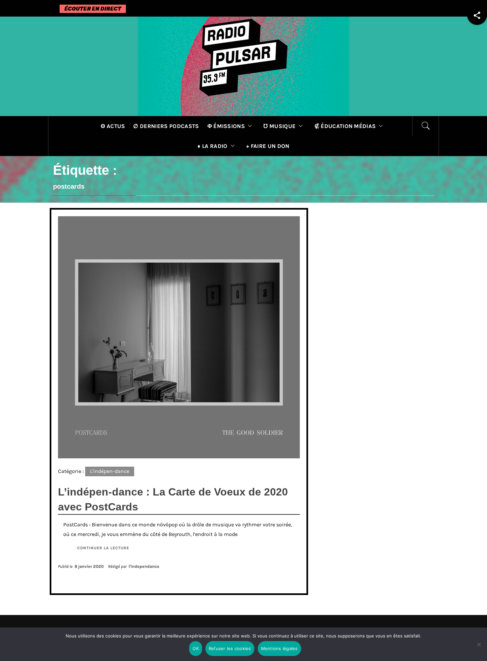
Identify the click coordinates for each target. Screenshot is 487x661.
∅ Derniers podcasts (166, 126)
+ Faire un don (267, 146)
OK (195, 648)
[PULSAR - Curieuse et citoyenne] (243, 66)
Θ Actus (113, 126)
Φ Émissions (226, 126)
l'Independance (144, 566)
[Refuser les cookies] (478, 648)
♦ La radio (212, 146)
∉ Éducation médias (345, 126)
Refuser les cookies (230, 648)
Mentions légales (279, 648)
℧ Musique (279, 126)
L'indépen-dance (109, 471)
